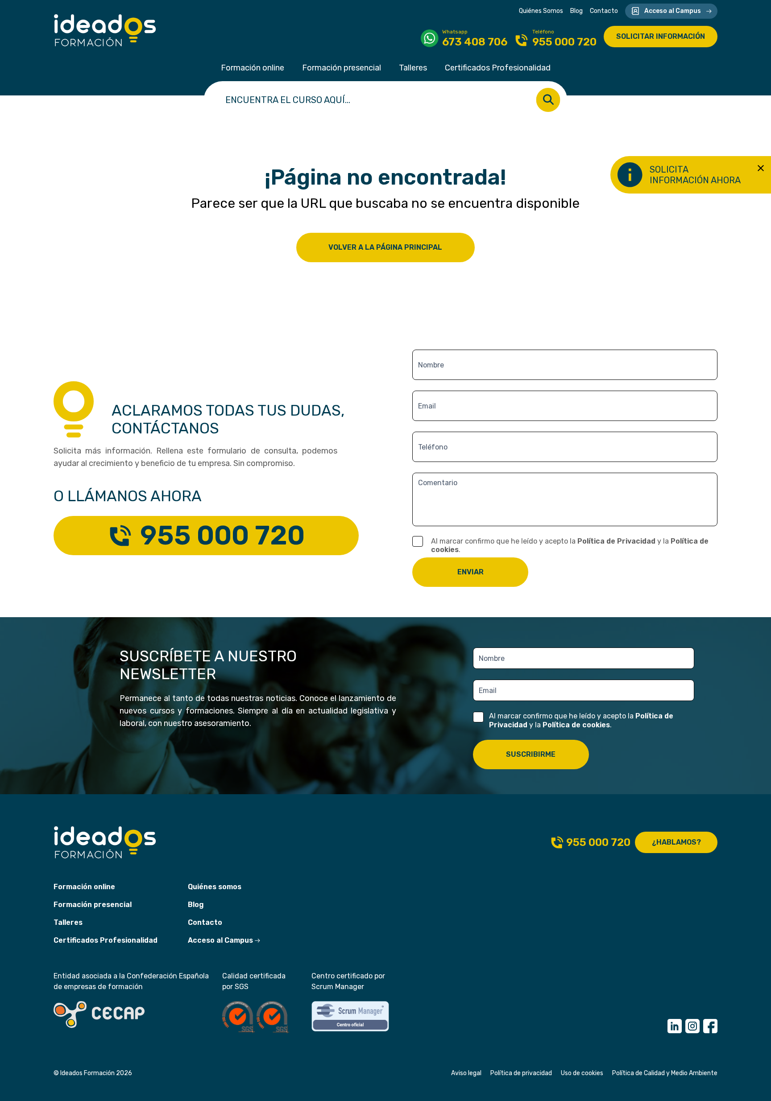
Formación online (252, 68)
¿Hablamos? (676, 842)
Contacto (604, 11)
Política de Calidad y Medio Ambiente (664, 1073)
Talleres (413, 68)
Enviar (470, 572)
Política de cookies (576, 725)
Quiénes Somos (541, 11)
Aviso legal (466, 1073)
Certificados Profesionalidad (498, 68)
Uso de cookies (582, 1073)
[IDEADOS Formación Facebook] (710, 1026)
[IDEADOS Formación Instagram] (692, 1026)
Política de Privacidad (616, 541)
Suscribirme (530, 754)
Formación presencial (341, 68)
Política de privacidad (521, 1073)
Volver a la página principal (385, 247)
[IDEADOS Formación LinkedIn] (674, 1026)
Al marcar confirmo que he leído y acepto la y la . (570, 545)
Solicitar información (660, 36)
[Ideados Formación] (105, 30)
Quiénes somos (214, 886)
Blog (576, 11)
